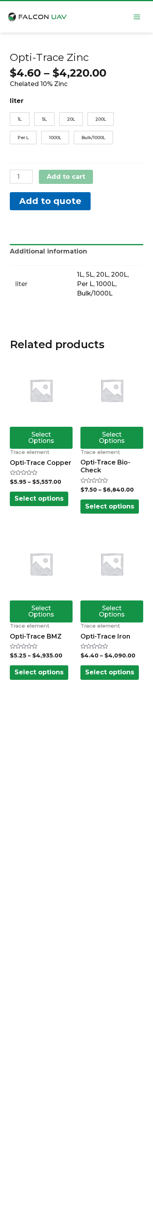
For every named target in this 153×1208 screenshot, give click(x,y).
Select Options (41, 437)
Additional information (48, 251)
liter (17, 101)
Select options (39, 498)
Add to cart (66, 176)
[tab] (76, 251)
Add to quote (50, 201)
